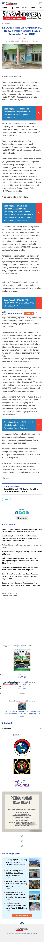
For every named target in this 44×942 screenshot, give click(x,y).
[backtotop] (22, 924)
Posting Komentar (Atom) (22, 646)
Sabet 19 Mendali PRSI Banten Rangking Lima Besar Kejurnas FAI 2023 (21, 490)
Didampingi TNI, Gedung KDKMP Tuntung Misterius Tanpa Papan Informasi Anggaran (16, 862)
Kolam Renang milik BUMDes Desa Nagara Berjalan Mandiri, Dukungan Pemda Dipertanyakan (15, 873)
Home (4, 8)
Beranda (22, 675)
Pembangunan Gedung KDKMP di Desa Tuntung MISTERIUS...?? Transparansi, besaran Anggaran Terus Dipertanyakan (16, 883)
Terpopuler (14, 8)
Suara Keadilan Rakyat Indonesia (22, 682)
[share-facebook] (16, 512)
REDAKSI (22, 677)
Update (30, 313)
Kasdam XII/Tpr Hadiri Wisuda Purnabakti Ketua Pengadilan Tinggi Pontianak (18, 425)
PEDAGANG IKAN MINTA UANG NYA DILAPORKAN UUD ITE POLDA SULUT (19, 303)
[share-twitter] (20, 512)
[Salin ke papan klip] (27, 512)
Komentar (23, 518)
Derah (32, 8)
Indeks (24, 8)
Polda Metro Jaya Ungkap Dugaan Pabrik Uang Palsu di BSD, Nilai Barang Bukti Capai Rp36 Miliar (16, 905)
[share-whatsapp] (23, 512)
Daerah (6, 499)
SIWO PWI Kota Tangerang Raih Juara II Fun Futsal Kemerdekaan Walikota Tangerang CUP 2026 (22, 713)
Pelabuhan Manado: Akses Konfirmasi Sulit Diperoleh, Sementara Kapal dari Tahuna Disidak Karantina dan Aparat (15, 894)
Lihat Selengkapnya (21, 915)
